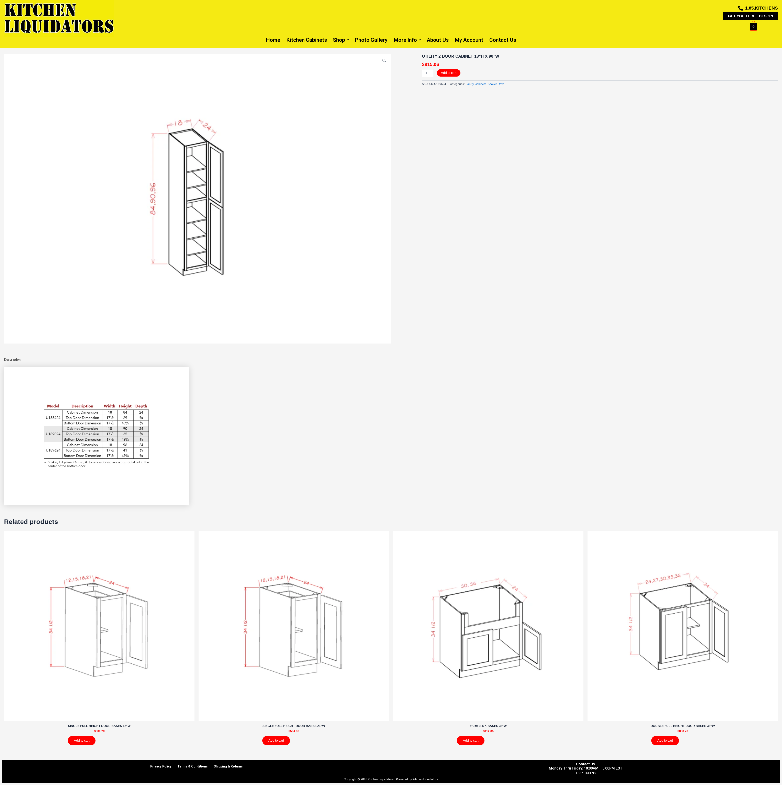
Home (273, 40)
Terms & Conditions (193, 766)
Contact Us (502, 40)
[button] (384, 60)
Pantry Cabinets (476, 84)
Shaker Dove (496, 84)
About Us (438, 40)
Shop (339, 40)
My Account (469, 40)
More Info (405, 40)
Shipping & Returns (228, 766)
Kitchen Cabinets (306, 40)
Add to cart (448, 73)
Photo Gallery (371, 40)
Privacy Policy (160, 766)
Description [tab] (12, 359)
